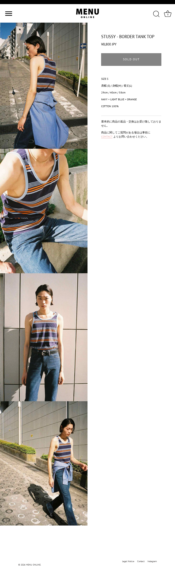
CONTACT (107, 136)
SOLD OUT (131, 59)
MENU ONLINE (33, 564)
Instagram (152, 561)
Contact (140, 561)
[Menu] (8, 13)
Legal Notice (128, 561)
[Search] (156, 14)
